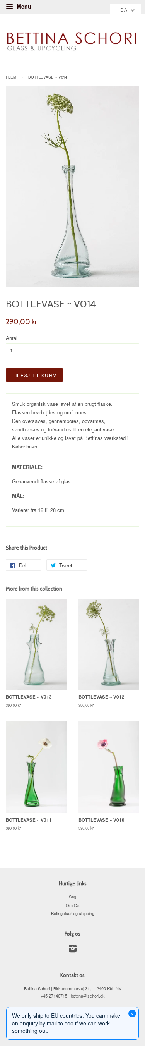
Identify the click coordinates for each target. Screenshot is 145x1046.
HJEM (11, 77)
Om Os (73, 905)
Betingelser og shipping (72, 913)
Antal (11, 338)
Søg (72, 896)
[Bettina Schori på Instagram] (72, 950)
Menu (23, 6)
